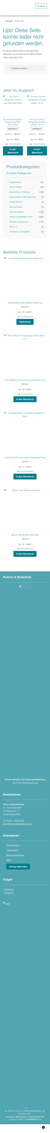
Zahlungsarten (12, 845)
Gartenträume (15, 201)
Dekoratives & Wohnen (20, 191)
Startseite (9, 21)
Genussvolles (15, 206)
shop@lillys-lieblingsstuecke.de (17, 823)
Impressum (10, 1116)
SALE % (13, 226)
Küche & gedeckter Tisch (20, 216)
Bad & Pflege (15, 186)
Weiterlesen (25, 321)
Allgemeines (15, 182)
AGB (8, 860)
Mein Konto (8, 1128)
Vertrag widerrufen (18, 866)
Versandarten (12, 850)
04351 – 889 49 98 (15, 820)
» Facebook (8, 889)
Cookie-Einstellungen (36, 1116)
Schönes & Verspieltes (19, 231)
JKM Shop (32, 1119)
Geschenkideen (16, 211)
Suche (25, 1128)
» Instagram (8, 892)
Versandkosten (15, 143)
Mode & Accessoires (18, 221)
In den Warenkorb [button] (13, 151)
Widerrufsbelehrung (15, 855)
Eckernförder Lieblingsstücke (22, 196)
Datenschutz (21, 1116)
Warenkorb (38, 1126)
